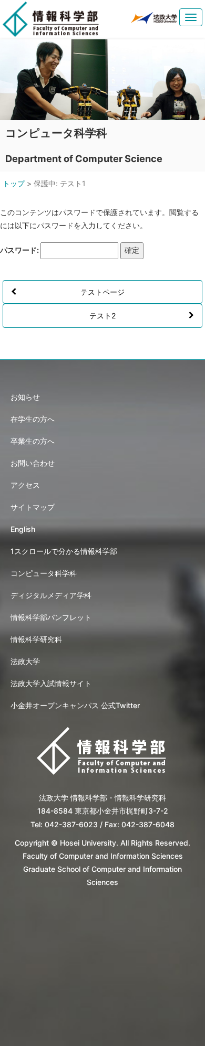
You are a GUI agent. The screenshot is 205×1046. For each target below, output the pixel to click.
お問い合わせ (33, 462)
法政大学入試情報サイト (51, 683)
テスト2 (102, 315)
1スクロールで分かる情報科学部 (64, 551)
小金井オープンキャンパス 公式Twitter (75, 705)
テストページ (102, 291)
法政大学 (25, 661)
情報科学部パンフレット (51, 617)
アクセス (25, 485)
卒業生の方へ (33, 440)
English (23, 529)
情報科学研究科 (36, 639)
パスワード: (20, 250)
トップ (14, 183)
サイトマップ (33, 507)
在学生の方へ (33, 418)
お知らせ (25, 396)
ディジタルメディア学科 (51, 595)
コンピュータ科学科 (44, 573)
